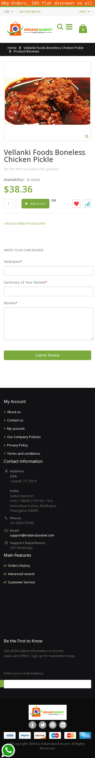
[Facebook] (32, 725)
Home (12, 47)
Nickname (12, 261)
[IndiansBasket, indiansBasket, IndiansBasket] (30, 29)
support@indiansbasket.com (32, 535)
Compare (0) (31, 11)
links (82, 11)
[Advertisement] (47, 611)
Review (9, 303)
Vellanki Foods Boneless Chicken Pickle (54, 47)
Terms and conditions (23, 453)
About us (14, 412)
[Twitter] (42, 725)
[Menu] (69, 27)
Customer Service (21, 582)
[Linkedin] (63, 725)
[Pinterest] (52, 725)
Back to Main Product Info (24, 223)
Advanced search (21, 574)
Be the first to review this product (31, 169)
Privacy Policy (17, 445)
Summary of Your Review (24, 282)
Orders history (19, 565)
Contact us (15, 420)
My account (16, 428)
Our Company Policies (24, 437)
